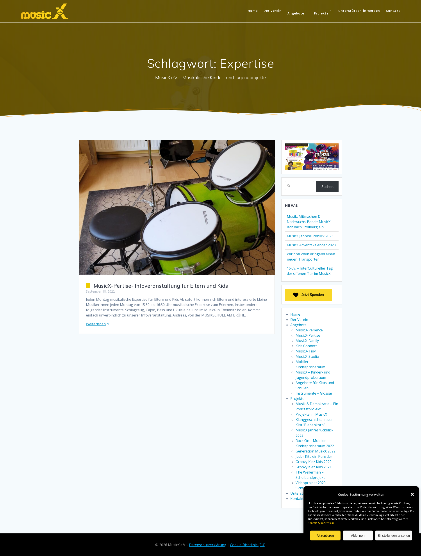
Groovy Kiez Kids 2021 (314, 467)
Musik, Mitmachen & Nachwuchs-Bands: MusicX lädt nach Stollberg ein (308, 221)
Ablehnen (357, 535)
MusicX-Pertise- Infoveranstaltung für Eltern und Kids (161, 285)
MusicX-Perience (309, 330)
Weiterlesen (96, 324)
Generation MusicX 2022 (315, 451)
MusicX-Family (307, 340)
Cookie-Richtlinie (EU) (247, 544)
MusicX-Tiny (306, 351)
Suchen (327, 186)
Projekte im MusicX (311, 414)
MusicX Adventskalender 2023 (311, 245)
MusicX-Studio (307, 356)
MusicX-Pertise (308, 335)
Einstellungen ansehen (394, 535)
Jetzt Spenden (312, 295)
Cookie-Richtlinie (332, 545)
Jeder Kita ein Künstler (314, 456)
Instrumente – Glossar (314, 393)
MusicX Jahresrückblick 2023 (310, 236)
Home (253, 11)
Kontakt (393, 11)
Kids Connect (306, 345)
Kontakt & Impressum (387, 545)
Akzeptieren (325, 535)
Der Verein (273, 11)
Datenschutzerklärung (358, 545)
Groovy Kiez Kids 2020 (314, 461)
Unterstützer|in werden (359, 11)
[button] (412, 494)
